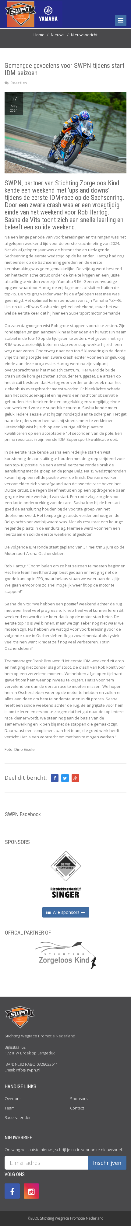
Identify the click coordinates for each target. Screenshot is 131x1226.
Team (10, 1108)
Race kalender (18, 1117)
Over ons (13, 1098)
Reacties (18, 82)
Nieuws (58, 34)
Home (39, 34)
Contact (77, 1108)
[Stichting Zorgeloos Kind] (65, 955)
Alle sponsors (66, 912)
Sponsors (78, 1098)
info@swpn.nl (28, 1070)
